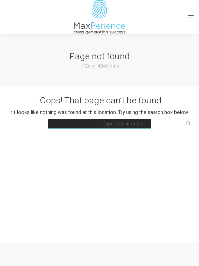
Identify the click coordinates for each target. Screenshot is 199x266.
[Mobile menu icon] (191, 17)
